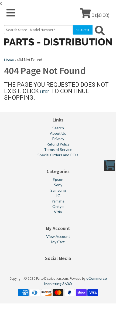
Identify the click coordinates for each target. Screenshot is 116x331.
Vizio (58, 212)
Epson (58, 179)
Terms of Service (58, 149)
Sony (58, 185)
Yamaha (58, 201)
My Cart (58, 241)
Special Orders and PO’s (58, 155)
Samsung (58, 190)
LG (58, 195)
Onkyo (58, 206)
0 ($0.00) (100, 15)
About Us (58, 133)
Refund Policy (58, 144)
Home (9, 60)
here (45, 91)
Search (58, 128)
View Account (58, 236)
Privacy (58, 138)
